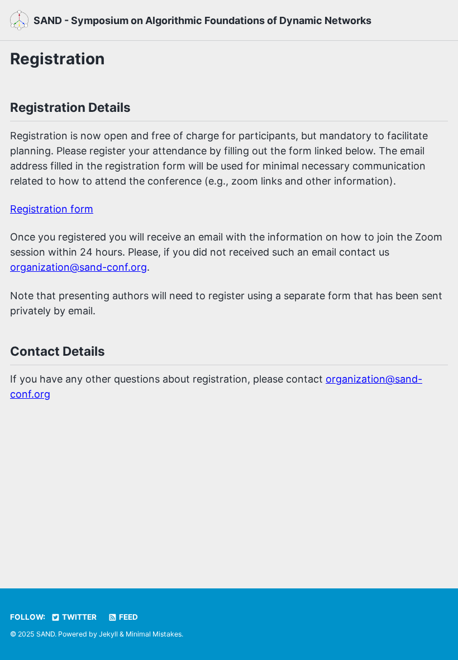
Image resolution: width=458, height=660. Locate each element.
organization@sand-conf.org (78, 267)
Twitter (78, 616)
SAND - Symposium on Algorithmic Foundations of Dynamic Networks (202, 20)
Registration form (51, 209)
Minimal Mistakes (154, 634)
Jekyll (108, 634)
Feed (127, 616)
